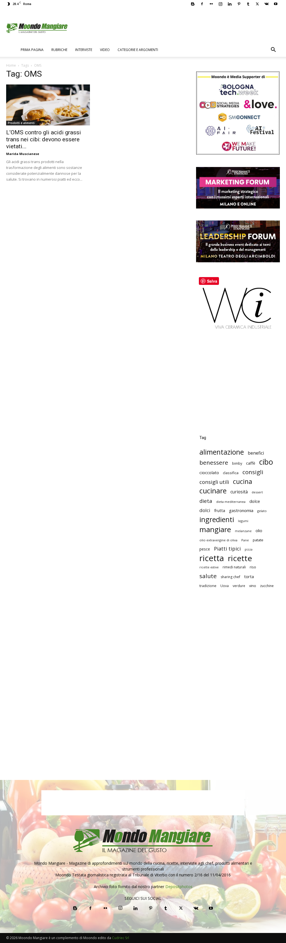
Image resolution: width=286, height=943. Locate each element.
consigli (252, 472)
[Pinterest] (239, 4)
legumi (243, 521)
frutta (219, 510)
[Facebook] (202, 4)
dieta (205, 501)
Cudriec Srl (120, 937)
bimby (237, 463)
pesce (204, 549)
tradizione (207, 585)
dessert (257, 492)
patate (258, 539)
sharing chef (230, 576)
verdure (239, 585)
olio (259, 530)
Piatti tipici (227, 549)
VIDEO (105, 49)
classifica (231, 472)
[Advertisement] (238, 386)
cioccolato (209, 472)
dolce (254, 501)
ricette (240, 558)
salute (208, 576)
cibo (266, 462)
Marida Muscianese (22, 154)
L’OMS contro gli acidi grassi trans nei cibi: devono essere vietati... (43, 139)
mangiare (215, 529)
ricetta (211, 558)
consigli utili (214, 482)
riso (253, 566)
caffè (250, 463)
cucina (242, 481)
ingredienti (216, 519)
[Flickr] (211, 4)
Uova (224, 585)
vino (252, 585)
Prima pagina (32, 49)
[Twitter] (257, 4)
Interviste (83, 49)
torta (249, 576)
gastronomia (241, 510)
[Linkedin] (229, 4)
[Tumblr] (248, 4)
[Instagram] (220, 4)
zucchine (267, 585)
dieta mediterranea (231, 502)
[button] (273, 50)
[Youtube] (275, 4)
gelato (262, 511)
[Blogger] (193, 4)
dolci (204, 510)
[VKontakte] (266, 4)
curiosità (239, 492)
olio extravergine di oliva (218, 540)
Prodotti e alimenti (21, 123)
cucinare (213, 491)
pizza (248, 549)
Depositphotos (178, 886)
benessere (213, 463)
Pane (245, 540)
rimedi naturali (234, 567)
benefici (256, 453)
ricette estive (209, 567)
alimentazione (221, 452)
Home (11, 65)
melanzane (243, 531)
